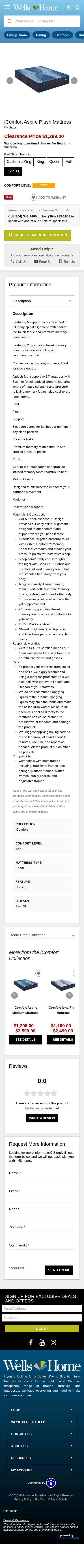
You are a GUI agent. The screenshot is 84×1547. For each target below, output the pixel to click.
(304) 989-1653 (59, 216)
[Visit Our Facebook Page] (31, 1343)
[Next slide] (69, 995)
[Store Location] (69, 7)
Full (69, 161)
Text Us (69, 262)
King (40, 161)
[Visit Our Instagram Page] (53, 1343)
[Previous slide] (14, 995)
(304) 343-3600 (26, 216)
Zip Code (17, 1227)
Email (14, 1191)
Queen (54, 161)
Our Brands (11, 1511)
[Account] (77, 7)
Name (15, 1173)
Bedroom (62, 35)
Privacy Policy (22, 1499)
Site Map (39, 1499)
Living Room (17, 35)
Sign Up (42, 1328)
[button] (7, 8)
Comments (19, 1245)
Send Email (59, 1270)
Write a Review (42, 1118)
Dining (41, 35)
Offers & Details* (58, 1499)
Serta (12, 127)
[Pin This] (8, 198)
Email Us (45, 262)
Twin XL (13, 171)
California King (19, 161)
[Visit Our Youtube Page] (43, 1343)
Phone (14, 1209)
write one (51, 1108)
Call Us (21, 262)
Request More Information (41, 235)
